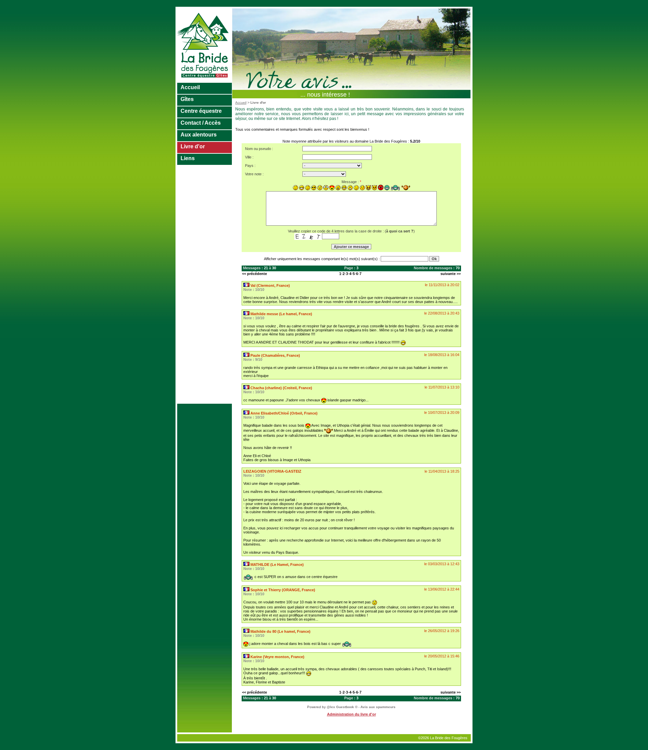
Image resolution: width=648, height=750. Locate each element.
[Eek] (325, 187)
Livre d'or (193, 146)
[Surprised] (350, 187)
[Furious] (380, 187)
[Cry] (319, 187)
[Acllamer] (406, 187)
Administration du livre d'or (351, 714)
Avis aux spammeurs (378, 707)
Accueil (190, 87)
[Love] (331, 187)
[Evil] (374, 187)
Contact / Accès (201, 123)
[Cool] (313, 187)
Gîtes (187, 99)
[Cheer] (395, 187)
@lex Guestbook (340, 707)
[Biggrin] (301, 187)
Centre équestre (201, 111)
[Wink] (356, 187)
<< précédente (254, 274)
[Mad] (338, 187)
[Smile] (295, 187)
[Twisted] (368, 187)
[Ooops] (362, 187)
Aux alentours (199, 135)
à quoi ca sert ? (399, 231)
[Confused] (307, 187)
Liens (188, 158)
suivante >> (450, 274)
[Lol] (344, 187)
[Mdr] (386, 187)
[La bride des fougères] (204, 81)
